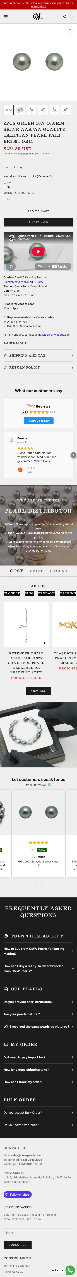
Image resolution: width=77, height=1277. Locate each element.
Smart (36, 571)
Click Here (38, 6)
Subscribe (18, 1244)
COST (16, 571)
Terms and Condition (17, 1265)
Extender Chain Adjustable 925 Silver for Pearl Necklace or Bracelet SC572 (26, 663)
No (8, 186)
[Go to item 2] (20, 110)
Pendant (47, 593)
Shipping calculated (28, 153)
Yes (9, 182)
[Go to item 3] (32, 110)
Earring (68, 593)
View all (38, 690)
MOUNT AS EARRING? (19, 193)
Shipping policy (13, 1272)
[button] (3, 455)
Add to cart (38, 211)
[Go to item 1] (9, 110)
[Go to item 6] (66, 110)
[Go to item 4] (43, 110)
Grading (58, 571)
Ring (29, 593)
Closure (12, 593)
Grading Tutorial (36, 277)
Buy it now (38, 222)
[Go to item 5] (54, 110)
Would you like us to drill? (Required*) (28, 176)
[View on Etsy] (11, 440)
